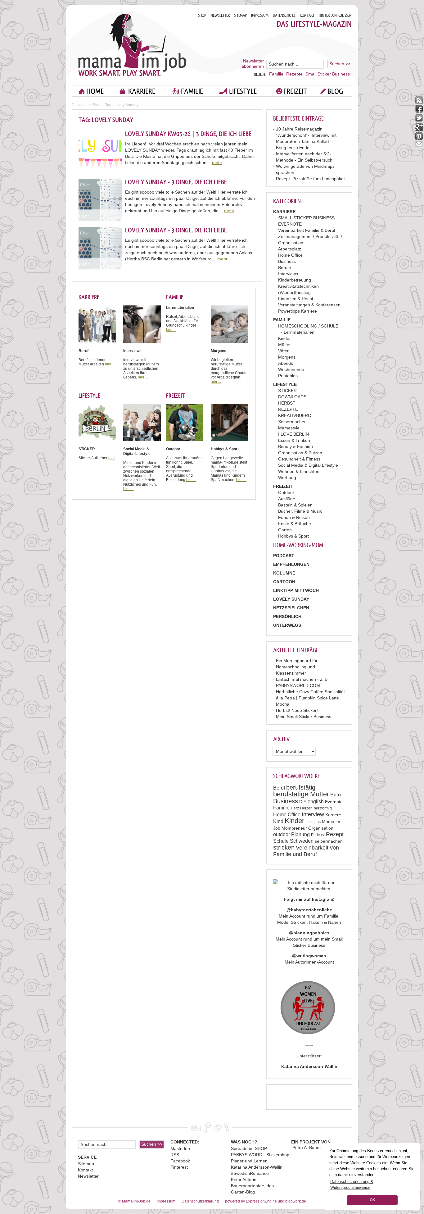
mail (419, 145)
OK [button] (372, 1200)
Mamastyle (289, 427)
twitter (419, 118)
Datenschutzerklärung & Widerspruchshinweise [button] (351, 1184)
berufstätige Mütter (301, 794)
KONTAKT (307, 15)
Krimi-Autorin (243, 1179)
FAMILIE (192, 91)
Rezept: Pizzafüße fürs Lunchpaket (310, 178)
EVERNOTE (290, 224)
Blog (97, 105)
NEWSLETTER (220, 15)
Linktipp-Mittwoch (296, 590)
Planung (300, 834)
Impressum (166, 1201)
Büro (335, 794)
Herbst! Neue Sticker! (297, 710)
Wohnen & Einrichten (298, 471)
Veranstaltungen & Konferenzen (309, 304)
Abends (285, 363)
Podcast (318, 835)
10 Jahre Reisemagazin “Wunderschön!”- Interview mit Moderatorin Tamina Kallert (306, 135)
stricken (284, 847)
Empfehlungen (291, 564)
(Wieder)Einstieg (294, 292)
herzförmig (323, 808)
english (316, 801)
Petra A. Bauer (306, 1147)
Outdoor (286, 492)
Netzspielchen (291, 607)
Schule (281, 841)
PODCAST (283, 555)
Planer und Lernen (249, 1160)
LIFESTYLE (243, 91)
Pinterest (179, 1167)
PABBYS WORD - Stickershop (260, 1154)
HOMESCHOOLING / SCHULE (308, 325)
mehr (217, 162)
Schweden (301, 841)
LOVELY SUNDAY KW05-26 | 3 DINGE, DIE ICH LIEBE (188, 134)
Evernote (334, 801)
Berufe (284, 267)
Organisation (320, 828)
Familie (276, 73)
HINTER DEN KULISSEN (335, 15)
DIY (302, 801)
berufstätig (300, 787)
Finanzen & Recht (295, 298)
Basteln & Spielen (295, 504)
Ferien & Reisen (294, 517)
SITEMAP (240, 15)
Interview (313, 814)
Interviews (288, 273)
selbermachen (329, 841)
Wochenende (291, 369)
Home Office (290, 255)
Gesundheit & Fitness (299, 458)
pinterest (419, 136)
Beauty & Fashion (295, 446)
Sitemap (86, 1163)
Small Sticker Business (327, 73)
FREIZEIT (295, 91)
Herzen (306, 808)
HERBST (286, 403)
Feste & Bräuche (294, 523)
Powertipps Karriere (297, 311)
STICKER (287, 390)
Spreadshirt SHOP (249, 1148)
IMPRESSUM (259, 15)
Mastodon (180, 1148)
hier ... (110, 364)
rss (419, 100)
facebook (419, 109)
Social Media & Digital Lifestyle (308, 465)
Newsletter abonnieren (252, 63)
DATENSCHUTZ (284, 15)
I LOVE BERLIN (293, 434)
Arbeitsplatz (289, 248)
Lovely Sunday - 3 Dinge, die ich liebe (176, 182)
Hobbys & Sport (293, 536)
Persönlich (287, 616)
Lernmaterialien (299, 332)
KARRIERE (141, 91)
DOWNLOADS (292, 396)
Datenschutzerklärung (200, 1201)
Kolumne (284, 572)
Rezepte (294, 73)
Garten (285, 529)
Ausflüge (286, 498)
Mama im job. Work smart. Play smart (132, 44)
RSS (174, 1154)
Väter (283, 350)
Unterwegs (287, 625)
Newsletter (88, 1176)
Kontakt (85, 1169)
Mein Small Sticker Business (303, 716)
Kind (278, 821)
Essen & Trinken (294, 440)
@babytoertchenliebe (309, 909)
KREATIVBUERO (294, 415)
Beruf (279, 787)
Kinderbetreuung (294, 279)
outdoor (281, 834)
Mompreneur (294, 828)
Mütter (284, 344)
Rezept (335, 834)
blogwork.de (295, 1201)
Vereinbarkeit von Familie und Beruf (306, 851)
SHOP (202, 15)
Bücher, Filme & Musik (300, 511)
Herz (295, 808)
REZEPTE (288, 409)
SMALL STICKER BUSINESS (306, 217)
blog (335, 91)
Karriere (333, 814)
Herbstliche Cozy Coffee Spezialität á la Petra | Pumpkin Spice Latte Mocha (310, 698)
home (95, 91)
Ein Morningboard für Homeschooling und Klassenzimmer (297, 667)
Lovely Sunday (291, 599)
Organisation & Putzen (300, 452)
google (419, 127)
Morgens (286, 357)
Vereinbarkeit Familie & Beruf (306, 230)
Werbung (287, 477)
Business (287, 261)
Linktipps (313, 822)
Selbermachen (292, 421)
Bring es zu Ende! (293, 147)
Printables (288, 375)
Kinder (284, 338)
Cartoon (284, 581)
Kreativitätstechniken (298, 286)
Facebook (180, 1160)
